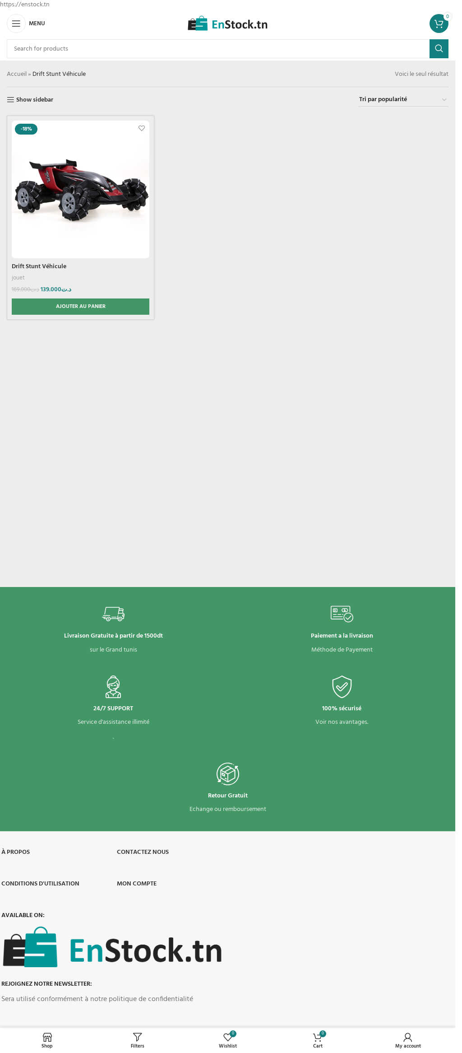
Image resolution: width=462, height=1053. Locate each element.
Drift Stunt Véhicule (39, 266)
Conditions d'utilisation (40, 884)
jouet (18, 278)
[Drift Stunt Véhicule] (80, 189)
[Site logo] (227, 24)
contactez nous (143, 852)
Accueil (17, 74)
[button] (80, 306)
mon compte (137, 884)
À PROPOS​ (15, 852)
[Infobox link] (113, 629)
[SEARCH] (439, 48)
